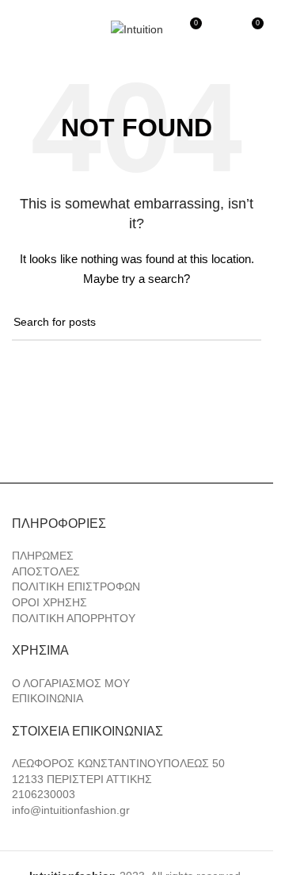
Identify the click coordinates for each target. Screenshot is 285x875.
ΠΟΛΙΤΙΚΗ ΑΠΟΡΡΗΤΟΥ (73, 618)
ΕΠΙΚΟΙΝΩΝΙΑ (47, 698)
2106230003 (43, 794)
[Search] (46, 29)
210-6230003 (215, 6)
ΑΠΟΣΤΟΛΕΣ (46, 571)
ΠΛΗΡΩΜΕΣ (43, 555)
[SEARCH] (243, 322)
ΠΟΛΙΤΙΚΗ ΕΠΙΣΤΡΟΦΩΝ (76, 586)
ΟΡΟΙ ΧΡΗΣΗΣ (49, 602)
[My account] (221, 29)
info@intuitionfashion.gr (71, 810)
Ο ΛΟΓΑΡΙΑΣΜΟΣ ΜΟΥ (71, 683)
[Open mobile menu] (18, 29)
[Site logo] (137, 28)
